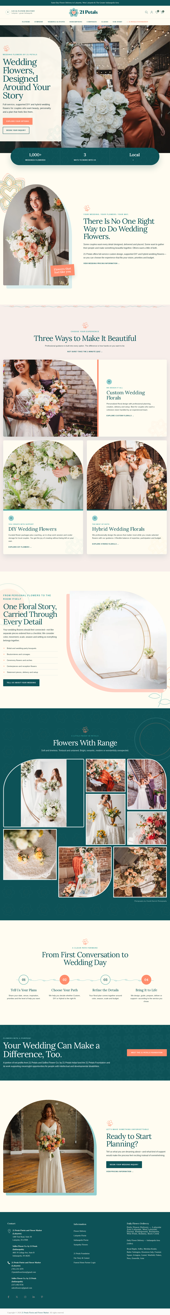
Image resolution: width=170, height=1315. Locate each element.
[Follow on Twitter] (17, 1297)
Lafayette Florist (80, 1236)
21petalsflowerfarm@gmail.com (24, 1272)
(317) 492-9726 (17, 1285)
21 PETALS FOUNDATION (138, 22)
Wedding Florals (80, 1249)
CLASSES (104, 22)
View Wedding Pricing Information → (101, 263)
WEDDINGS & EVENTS (56, 22)
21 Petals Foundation (82, 1254)
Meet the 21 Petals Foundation (147, 1053)
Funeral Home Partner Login (84, 1263)
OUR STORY (117, 22)
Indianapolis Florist (81, 1240)
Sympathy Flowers (81, 1245)
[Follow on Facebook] (8, 1297)
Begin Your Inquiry (16, 130)
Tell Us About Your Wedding (21, 683)
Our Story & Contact (82, 1258)
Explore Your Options (17, 121)
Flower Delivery (80, 1231)
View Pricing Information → (120, 1171)
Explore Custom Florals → (120, 416)
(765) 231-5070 (17, 1269)
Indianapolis (140, 160)
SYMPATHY (38, 22)
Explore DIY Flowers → (20, 547)
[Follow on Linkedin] (33, 1297)
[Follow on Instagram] (25, 1297)
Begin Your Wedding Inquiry (124, 1165)
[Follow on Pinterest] (42, 1297)
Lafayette (127, 160)
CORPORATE (92, 22)
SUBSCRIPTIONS (75, 22)
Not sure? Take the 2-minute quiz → (85, 352)
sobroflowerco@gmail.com (22, 1288)
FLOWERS (26, 22)
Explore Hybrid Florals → (105, 544)
